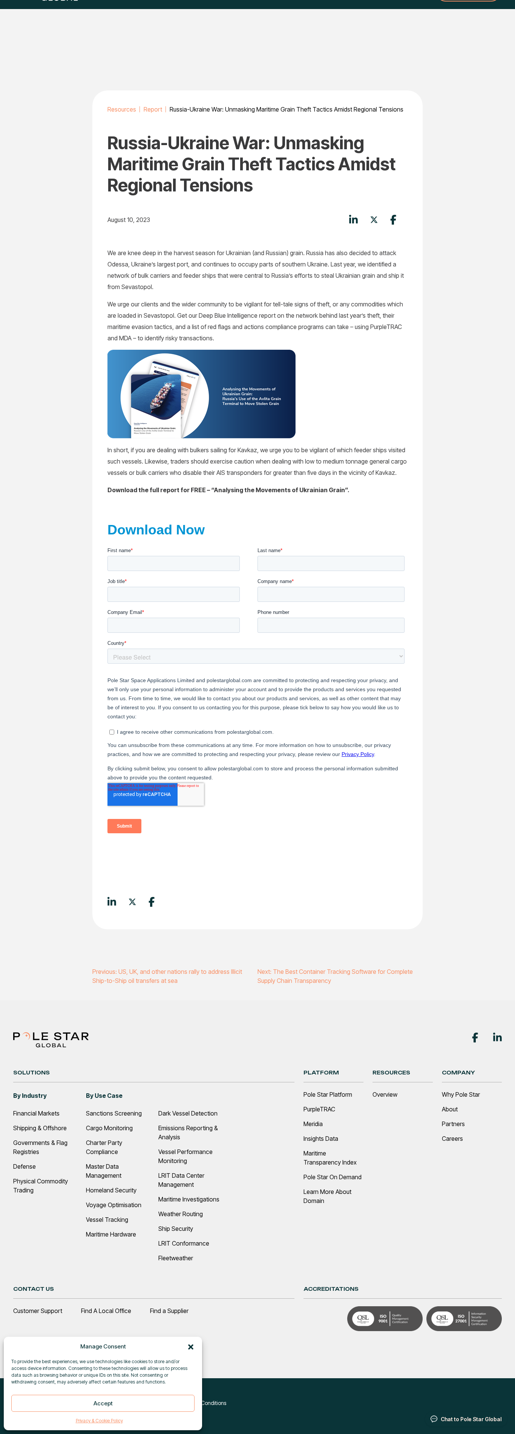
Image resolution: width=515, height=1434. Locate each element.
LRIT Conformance (183, 1243)
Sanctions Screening (114, 1113)
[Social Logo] (475, 1037)
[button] (191, 1346)
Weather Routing (180, 1214)
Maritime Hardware (111, 1234)
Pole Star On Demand (332, 1177)
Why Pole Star (461, 1094)
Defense (24, 1166)
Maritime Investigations (188, 1199)
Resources (121, 109)
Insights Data (320, 1138)
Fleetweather (175, 1258)
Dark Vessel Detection (188, 1113)
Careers (452, 1138)
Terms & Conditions (203, 1403)
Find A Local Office (106, 1311)
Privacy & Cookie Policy (99, 1420)
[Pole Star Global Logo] (51, 1039)
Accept (103, 1403)
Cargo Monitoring (109, 1128)
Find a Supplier (169, 1311)
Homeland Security (111, 1190)
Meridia (313, 1124)
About (450, 1109)
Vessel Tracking (107, 1219)
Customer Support (37, 1311)
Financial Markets (36, 1113)
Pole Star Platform (327, 1094)
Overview (384, 1094)
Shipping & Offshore (40, 1128)
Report (153, 109)
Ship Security (175, 1228)
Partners (453, 1124)
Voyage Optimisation (113, 1205)
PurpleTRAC (319, 1109)
